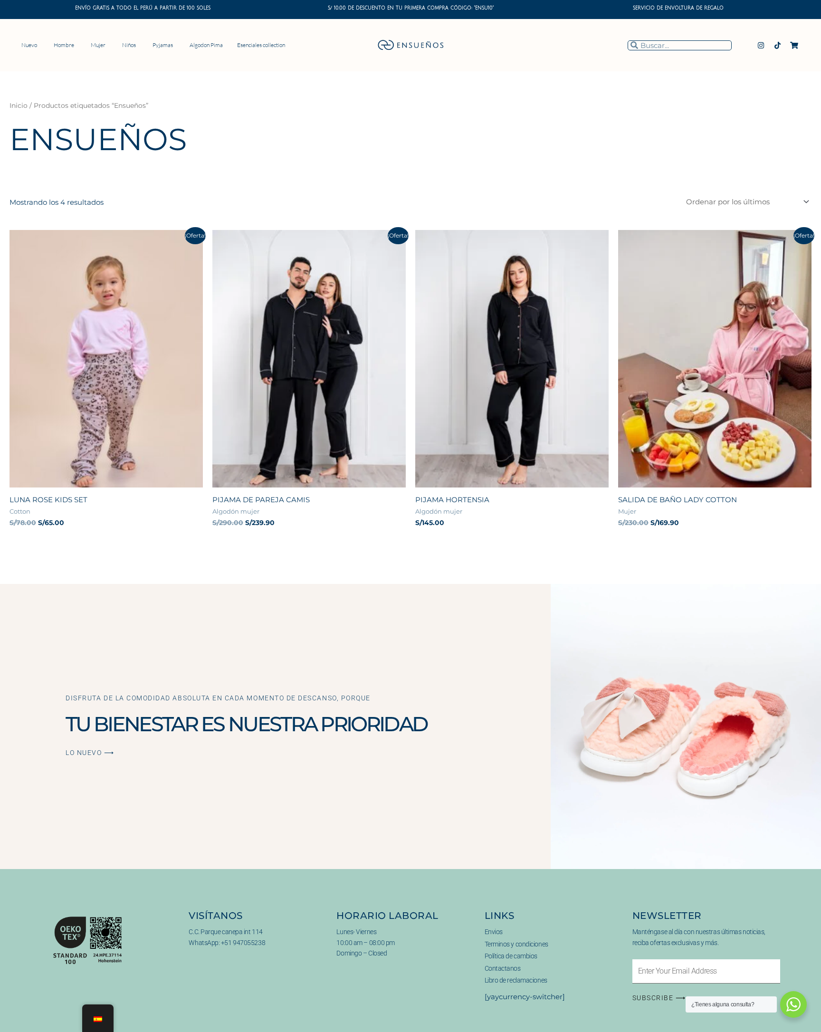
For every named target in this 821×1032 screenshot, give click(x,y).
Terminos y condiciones (516, 944)
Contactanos (503, 968)
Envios (494, 932)
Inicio (19, 105)
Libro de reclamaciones (516, 980)
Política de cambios (511, 956)
